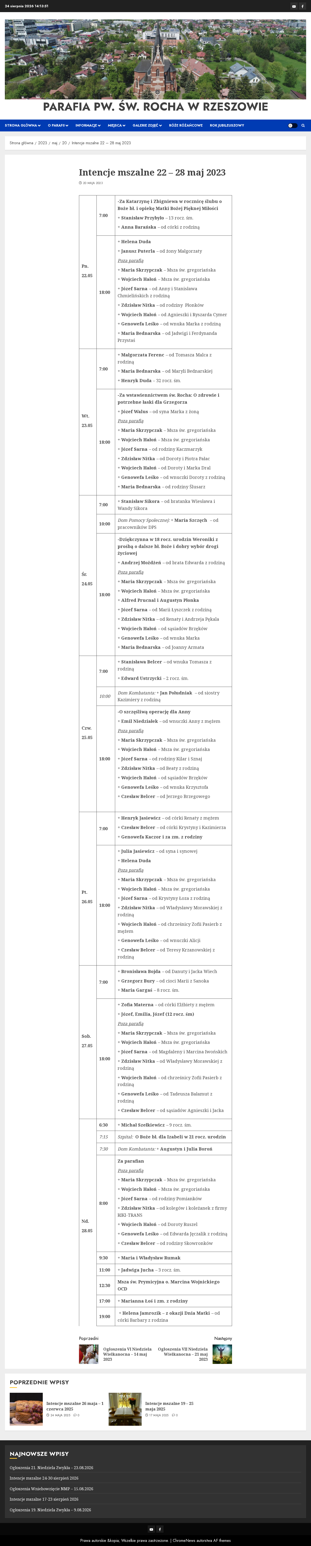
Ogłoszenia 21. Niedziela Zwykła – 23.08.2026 (51, 1467)
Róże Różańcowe (186, 125)
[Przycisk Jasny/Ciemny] (293, 125)
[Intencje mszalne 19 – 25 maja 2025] (125, 1409)
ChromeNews (184, 1540)
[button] (303, 125)
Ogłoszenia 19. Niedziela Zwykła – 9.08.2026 (50, 1510)
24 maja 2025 (60, 1415)
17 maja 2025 (158, 1415)
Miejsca (115, 125)
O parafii (56, 125)
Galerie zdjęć (145, 125)
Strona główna (21, 125)
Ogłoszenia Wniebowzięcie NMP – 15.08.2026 (51, 1488)
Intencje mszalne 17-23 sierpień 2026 (44, 1499)
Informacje (86, 125)
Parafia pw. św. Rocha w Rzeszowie (155, 107)
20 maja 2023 (93, 183)
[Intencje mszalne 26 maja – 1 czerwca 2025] (26, 1409)
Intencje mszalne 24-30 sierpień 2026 (44, 1478)
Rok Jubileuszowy (227, 125)
